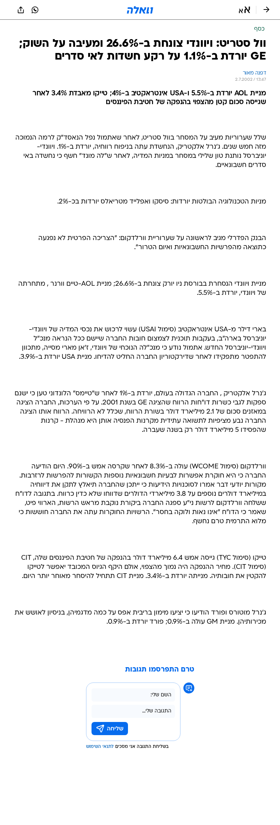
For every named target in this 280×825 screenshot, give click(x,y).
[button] (244, 10)
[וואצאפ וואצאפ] (35, 10)
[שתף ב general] (21, 10)
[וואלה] (140, 10)
